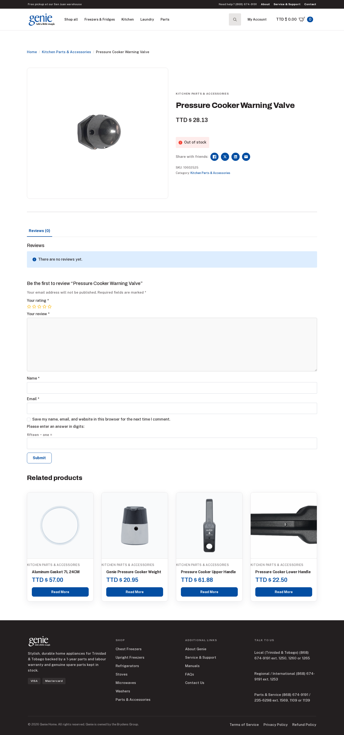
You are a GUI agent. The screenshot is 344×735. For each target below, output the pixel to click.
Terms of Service (244, 725)
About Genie (195, 649)
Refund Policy (304, 725)
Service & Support (287, 4)
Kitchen (127, 19)
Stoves (122, 674)
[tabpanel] (172, 355)
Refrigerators (127, 666)
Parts (165, 19)
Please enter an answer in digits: (55, 426)
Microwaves (126, 683)
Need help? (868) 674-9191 (238, 4)
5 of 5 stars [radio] (50, 307)
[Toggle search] (235, 19)
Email (33, 399)
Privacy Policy (275, 725)
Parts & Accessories (133, 700)
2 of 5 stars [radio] (34, 307)
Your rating (38, 301)
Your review (38, 314)
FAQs (189, 674)
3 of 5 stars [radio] (39, 307)
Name (33, 378)
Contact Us (194, 683)
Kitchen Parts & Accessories (66, 52)
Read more (60, 592)
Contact (310, 4)
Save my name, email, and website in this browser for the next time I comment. (101, 419)
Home (32, 52)
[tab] (39, 231)
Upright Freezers (130, 657)
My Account (257, 19)
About (265, 4)
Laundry (147, 19)
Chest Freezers (129, 649)
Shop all (71, 19)
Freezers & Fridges (99, 19)
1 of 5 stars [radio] (29, 307)
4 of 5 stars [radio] (45, 307)
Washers (123, 691)
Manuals (192, 666)
